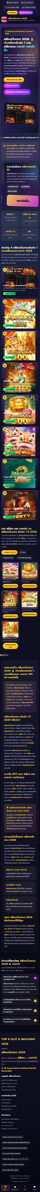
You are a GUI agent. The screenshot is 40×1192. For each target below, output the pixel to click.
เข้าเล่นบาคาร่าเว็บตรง (10, 646)
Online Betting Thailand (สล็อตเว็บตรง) (16, 1142)
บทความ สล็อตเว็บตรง (8, 1087)
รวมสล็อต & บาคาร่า (9, 552)
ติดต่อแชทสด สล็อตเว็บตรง (10, 1119)
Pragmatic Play (8, 558)
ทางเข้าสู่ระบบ (12, 12)
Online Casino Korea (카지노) (12, 1137)
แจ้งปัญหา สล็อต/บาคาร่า (9, 1129)
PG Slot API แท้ (6, 1100)
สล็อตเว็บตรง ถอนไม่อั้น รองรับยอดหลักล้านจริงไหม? (19, 1011)
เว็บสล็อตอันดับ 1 (6, 1109)
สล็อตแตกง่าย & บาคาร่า (9, 1083)
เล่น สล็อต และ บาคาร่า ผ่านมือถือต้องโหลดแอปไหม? (19, 1020)
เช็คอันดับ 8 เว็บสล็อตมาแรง (17, 92)
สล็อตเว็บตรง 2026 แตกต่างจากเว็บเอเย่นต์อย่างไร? (19, 978)
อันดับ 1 (5, 1187)
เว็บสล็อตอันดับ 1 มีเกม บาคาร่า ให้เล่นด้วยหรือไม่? (19, 1001)
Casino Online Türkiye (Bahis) (13, 1164)
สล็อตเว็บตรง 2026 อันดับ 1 (20, 1178)
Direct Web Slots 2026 (10, 1170)
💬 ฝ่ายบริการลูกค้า (12, 3)
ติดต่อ (34, 1187)
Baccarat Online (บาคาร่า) (11, 1153)
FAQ (25, 1187)
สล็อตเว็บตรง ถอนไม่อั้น (9, 1106)
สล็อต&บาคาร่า (15, 1187)
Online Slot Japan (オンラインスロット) (15, 1159)
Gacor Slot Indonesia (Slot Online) (15, 1148)
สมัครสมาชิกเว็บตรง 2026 (14, 79)
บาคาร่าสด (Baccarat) (24, 558)
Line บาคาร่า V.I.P (7, 1126)
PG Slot (22, 552)
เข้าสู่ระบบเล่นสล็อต (12, 85)
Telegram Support (7, 1122)
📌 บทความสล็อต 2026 (12, 7)
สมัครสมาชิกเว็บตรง (26, 12)
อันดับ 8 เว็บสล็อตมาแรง (9, 1080)
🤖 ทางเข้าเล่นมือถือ (27, 3)
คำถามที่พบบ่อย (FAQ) (8, 1090)
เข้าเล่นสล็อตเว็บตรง (10, 586)
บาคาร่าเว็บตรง (6, 1103)
